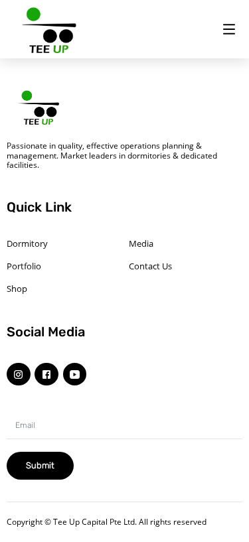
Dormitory (27, 243)
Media (141, 243)
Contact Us (150, 266)
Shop (17, 289)
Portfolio (24, 266)
